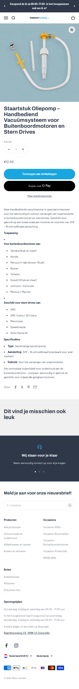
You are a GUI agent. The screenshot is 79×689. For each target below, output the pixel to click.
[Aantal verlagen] (9, 149)
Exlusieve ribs (12, 590)
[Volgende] (74, 6)
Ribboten (9, 583)
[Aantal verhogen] (23, 149)
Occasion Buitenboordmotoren (55, 542)
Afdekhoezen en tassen (17, 544)
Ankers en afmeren (15, 551)
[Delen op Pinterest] (28, 387)
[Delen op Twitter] (22, 387)
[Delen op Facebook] (15, 387)
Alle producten (12, 527)
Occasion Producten (55, 551)
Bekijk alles (49, 557)
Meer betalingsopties (39, 195)
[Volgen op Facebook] (6, 645)
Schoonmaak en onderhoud (13, 536)
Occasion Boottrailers (56, 533)
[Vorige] (4, 6)
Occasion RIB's (52, 527)
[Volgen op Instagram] (16, 645)
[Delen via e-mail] (35, 387)
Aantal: (8, 141)
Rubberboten (11, 576)
